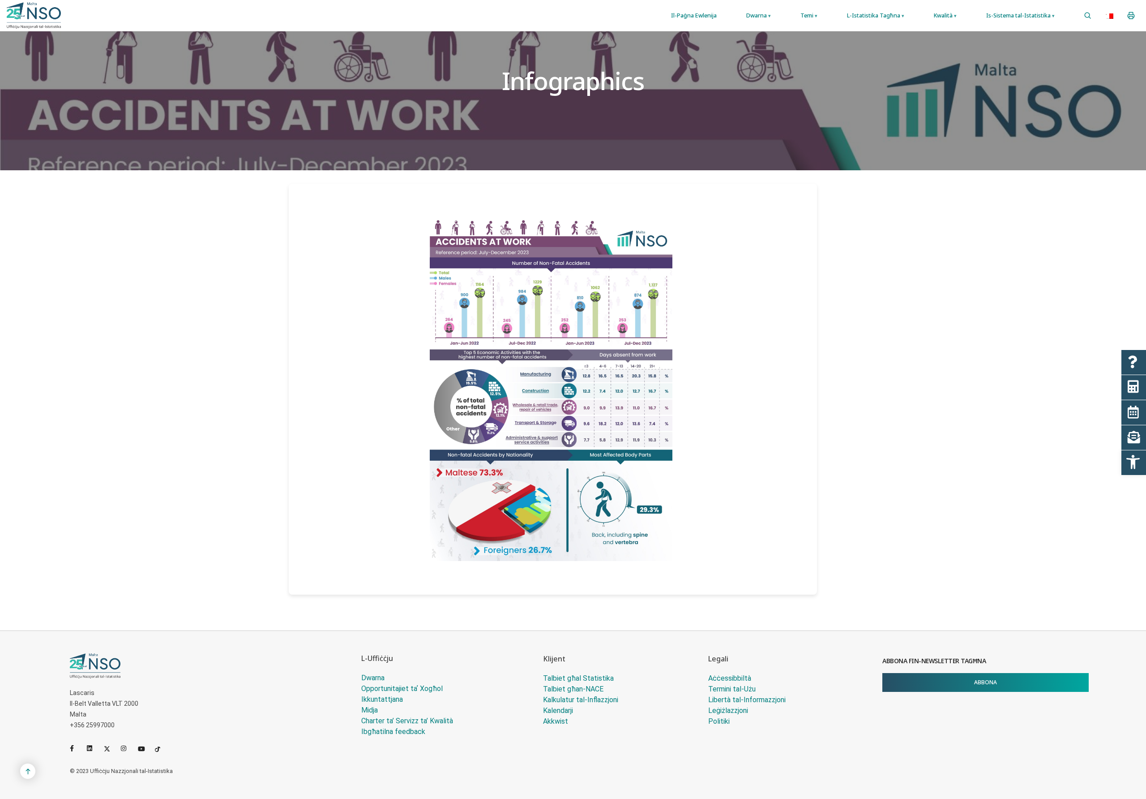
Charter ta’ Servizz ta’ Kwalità (407, 721)
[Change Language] (1109, 15)
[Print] (1131, 15)
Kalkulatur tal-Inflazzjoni (580, 699)
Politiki (719, 721)
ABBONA (985, 682)
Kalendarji (558, 710)
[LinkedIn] (93, 748)
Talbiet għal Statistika (578, 678)
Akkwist (555, 721)
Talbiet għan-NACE (573, 689)
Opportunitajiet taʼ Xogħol (402, 688)
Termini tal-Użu (732, 689)
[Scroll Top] (27, 771)
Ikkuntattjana (382, 699)
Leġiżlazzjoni (728, 710)
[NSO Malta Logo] (34, 15)
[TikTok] (161, 748)
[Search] (1087, 15)
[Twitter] (110, 748)
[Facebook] (76, 748)
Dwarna (373, 678)
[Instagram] (127, 748)
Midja (369, 710)
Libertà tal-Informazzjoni (747, 699)
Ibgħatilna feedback (393, 731)
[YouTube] (144, 748)
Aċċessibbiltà (729, 678)
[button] (1133, 462)
